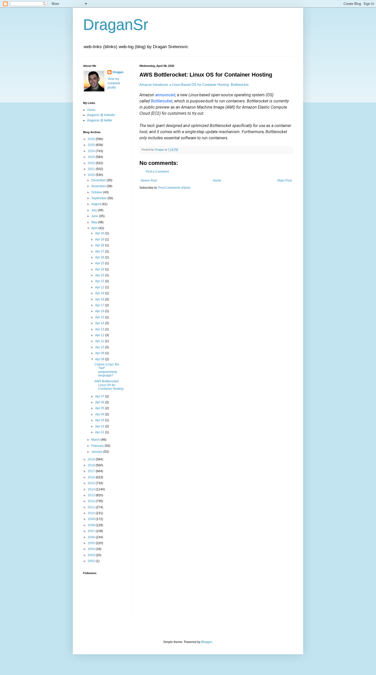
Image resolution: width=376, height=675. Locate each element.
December (99, 180)
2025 (92, 145)
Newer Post (149, 180)
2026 (92, 139)
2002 (92, 561)
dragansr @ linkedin (101, 115)
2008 (92, 525)
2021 (92, 169)
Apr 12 (100, 335)
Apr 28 (100, 245)
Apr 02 (100, 426)
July (94, 210)
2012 (92, 501)
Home (217, 180)
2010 (92, 513)
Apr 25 (100, 263)
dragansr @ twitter (99, 120)
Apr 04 (100, 414)
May (94, 222)
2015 (92, 483)
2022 (92, 163)
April (94, 228)
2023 (92, 157)
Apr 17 (100, 305)
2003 (92, 555)
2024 (92, 151)
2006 (92, 537)
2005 (92, 543)
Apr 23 (100, 275)
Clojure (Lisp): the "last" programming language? (106, 370)
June (95, 216)
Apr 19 (100, 293)
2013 (92, 495)
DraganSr (115, 24)
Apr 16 (100, 311)
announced (165, 94)
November (99, 186)
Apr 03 (100, 420)
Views (91, 110)
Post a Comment (157, 171)
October (97, 192)
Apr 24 (100, 269)
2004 (92, 549)
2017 (92, 471)
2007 (92, 531)
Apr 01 (100, 432)
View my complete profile (113, 83)
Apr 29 (100, 239)
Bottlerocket (161, 101)
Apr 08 (100, 359)
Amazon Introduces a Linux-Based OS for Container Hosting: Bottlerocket (194, 85)
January (97, 451)
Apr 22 (100, 281)
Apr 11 (100, 341)
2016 (92, 477)
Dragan (118, 72)
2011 (92, 507)
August (96, 204)
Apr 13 (100, 329)
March (96, 439)
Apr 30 (100, 233)
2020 (92, 175)
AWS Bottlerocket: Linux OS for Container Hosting (109, 385)
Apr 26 (100, 257)
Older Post (284, 180)
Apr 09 (100, 353)
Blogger (206, 642)
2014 (92, 489)
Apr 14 (100, 323)
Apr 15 (100, 317)
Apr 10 (100, 347)
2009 (92, 519)
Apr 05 (100, 408)
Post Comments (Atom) (174, 187)
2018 (92, 465)
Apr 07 (100, 396)
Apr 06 (100, 402)
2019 (92, 459)
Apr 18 (100, 299)
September (99, 198)
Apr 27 (100, 251)
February (98, 446)
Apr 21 (100, 287)
